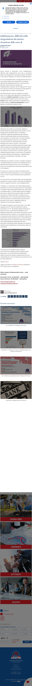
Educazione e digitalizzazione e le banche (16, 400)
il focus (7, 261)
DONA (20, 1)
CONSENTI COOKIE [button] (23, 22)
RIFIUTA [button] (9, 22)
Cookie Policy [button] (6, 16)
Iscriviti (27, 642)
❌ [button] (31, 3)
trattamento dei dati (15, 641)
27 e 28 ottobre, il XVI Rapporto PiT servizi (16, 325)
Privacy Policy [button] (6, 18)
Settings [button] (16, 28)
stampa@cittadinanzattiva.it (9, 283)
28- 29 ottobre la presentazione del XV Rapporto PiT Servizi (16, 375)
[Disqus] (16, 428)
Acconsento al (16, 641)
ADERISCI (28, 1)
